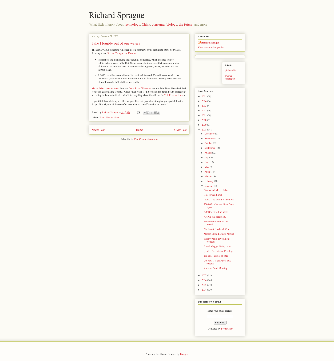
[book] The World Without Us (219, 199)
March (208, 176)
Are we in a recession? (215, 216)
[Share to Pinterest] (158, 112)
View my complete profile (211, 47)
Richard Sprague (116, 14)
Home (139, 130)
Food (102, 117)
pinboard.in (230, 70)
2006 (204, 280)
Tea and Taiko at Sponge (216, 255)
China (146, 24)
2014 (204, 101)
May (207, 167)
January (209, 186)
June (207, 162)
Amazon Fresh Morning (215, 268)
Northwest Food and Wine (217, 229)
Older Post (180, 130)
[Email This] (145, 112)
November (210, 138)
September (210, 147)
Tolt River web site (173, 95)
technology (132, 24)
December (210, 133)
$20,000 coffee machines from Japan (219, 206)
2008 (204, 129)
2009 (204, 124)
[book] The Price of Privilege (218, 251)
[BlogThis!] (148, 112)
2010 (204, 120)
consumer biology (164, 24)
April (207, 171)
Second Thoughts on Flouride (122, 53)
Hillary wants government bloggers (216, 240)
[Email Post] (138, 112)
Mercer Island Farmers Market (219, 233)
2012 (204, 110)
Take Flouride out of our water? (216, 223)
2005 (204, 285)
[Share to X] (151, 112)
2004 (204, 289)
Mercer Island (113, 117)
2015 (204, 96)
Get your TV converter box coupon (217, 262)
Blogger (184, 354)
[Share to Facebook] (155, 112)
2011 (204, 115)
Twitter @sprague (230, 77)
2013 (204, 105)
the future (186, 24)
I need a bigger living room (217, 246)
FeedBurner (227, 328)
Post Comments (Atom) (146, 139)
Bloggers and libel (213, 194)
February (209, 181)
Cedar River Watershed (140, 88)
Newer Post (98, 130)
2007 (204, 275)
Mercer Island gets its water (105, 88)
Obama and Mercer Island (216, 190)
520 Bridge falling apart (216, 211)
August (208, 152)
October (209, 143)
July (207, 157)
